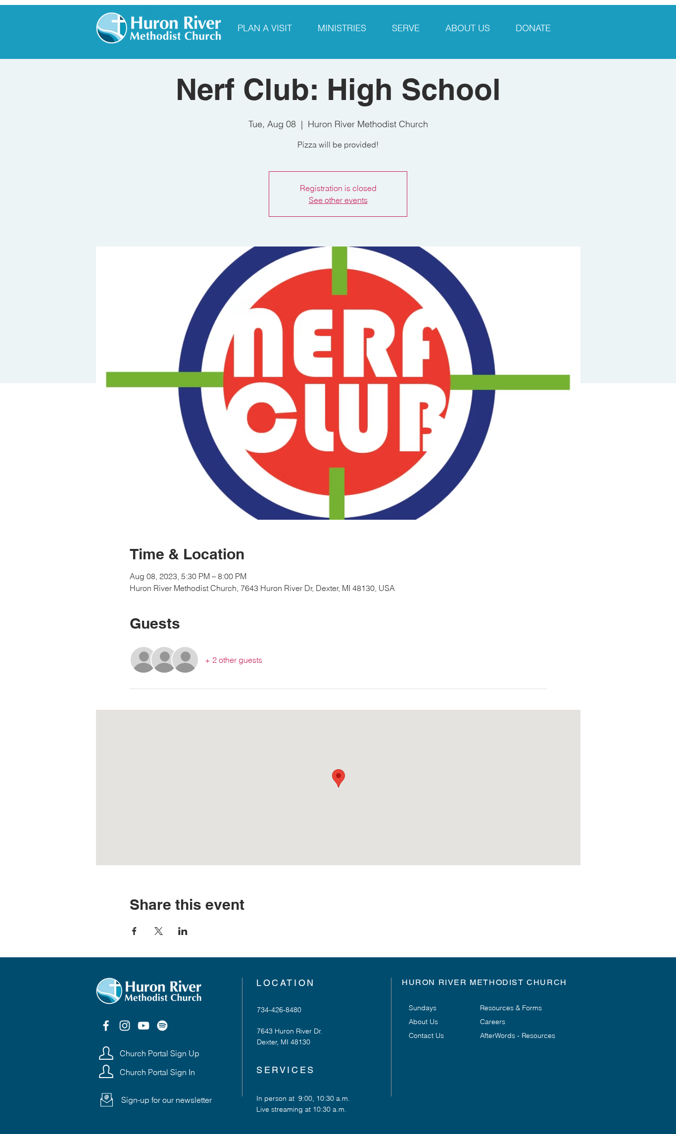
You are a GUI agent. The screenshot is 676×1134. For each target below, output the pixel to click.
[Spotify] (162, 1026)
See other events (338, 200)
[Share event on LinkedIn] (183, 931)
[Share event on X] (158, 931)
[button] (106, 1100)
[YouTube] (143, 1026)
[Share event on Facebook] (134, 931)
